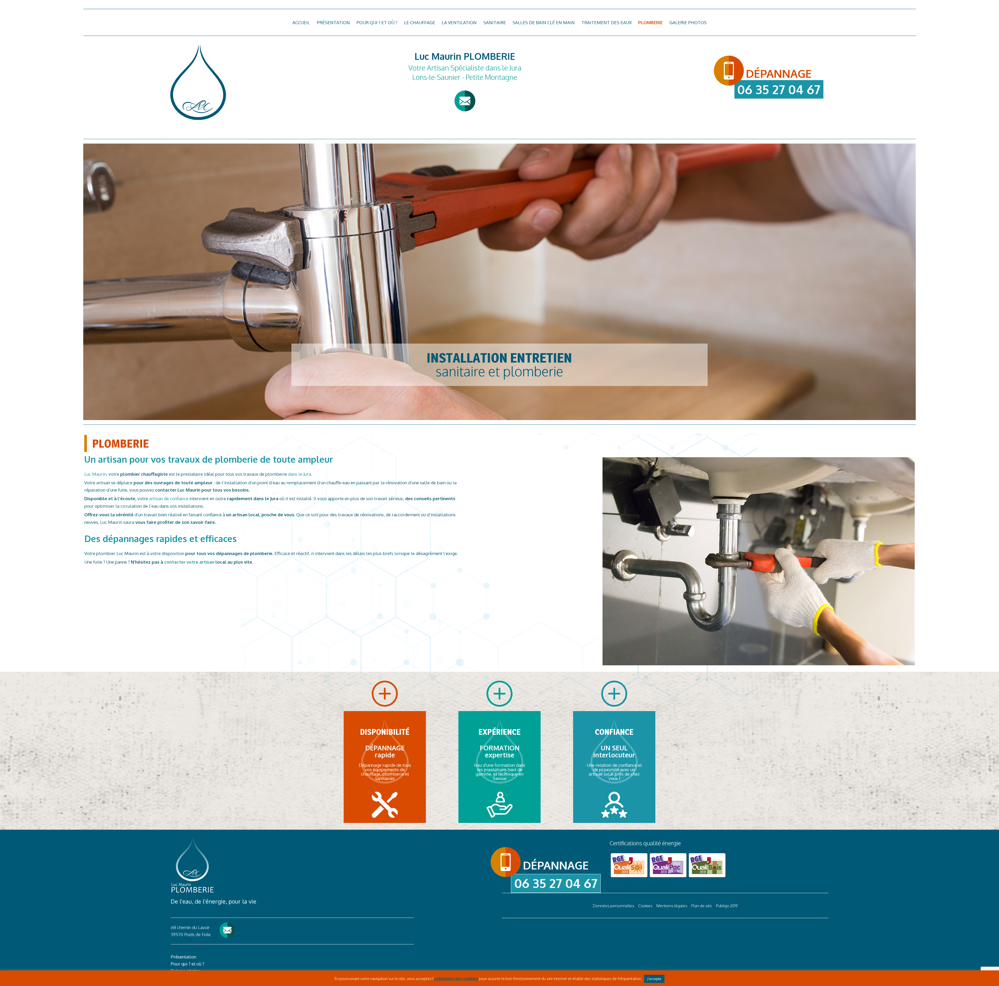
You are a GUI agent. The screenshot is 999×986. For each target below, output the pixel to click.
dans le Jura (299, 474)
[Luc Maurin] (198, 82)
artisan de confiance (168, 498)
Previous (74, 281)
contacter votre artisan (188, 562)
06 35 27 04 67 (778, 89)
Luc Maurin (95, 474)
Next (925, 281)
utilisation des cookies (456, 978)
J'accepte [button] (654, 979)
